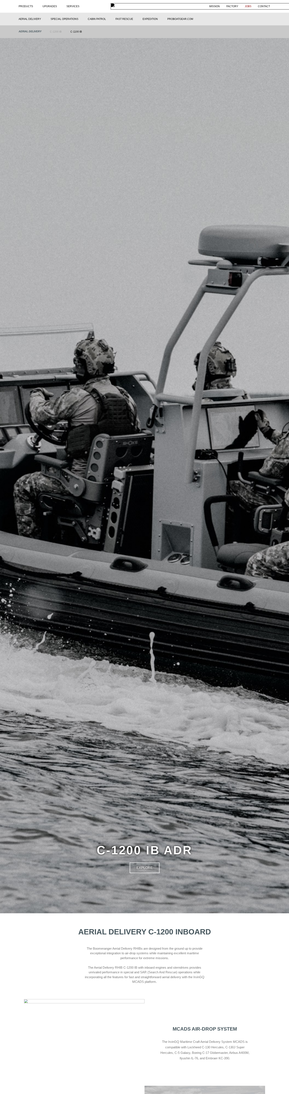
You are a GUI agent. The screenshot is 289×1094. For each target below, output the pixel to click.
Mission (214, 6)
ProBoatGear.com (180, 19)
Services (72, 6)
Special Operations (64, 19)
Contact (264, 6)
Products (26, 6)
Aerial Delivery (30, 19)
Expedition (150, 19)
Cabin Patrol (97, 19)
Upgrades (50, 6)
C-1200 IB (56, 31)
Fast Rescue (124, 19)
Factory (232, 6)
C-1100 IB (76, 31)
